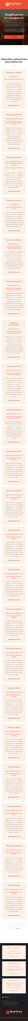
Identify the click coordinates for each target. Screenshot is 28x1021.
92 (13, 928)
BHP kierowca (6, 1000)
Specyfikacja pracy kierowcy (9, 1004)
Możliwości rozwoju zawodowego (10, 1002)
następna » (18, 928)
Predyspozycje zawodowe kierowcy (10, 1003)
